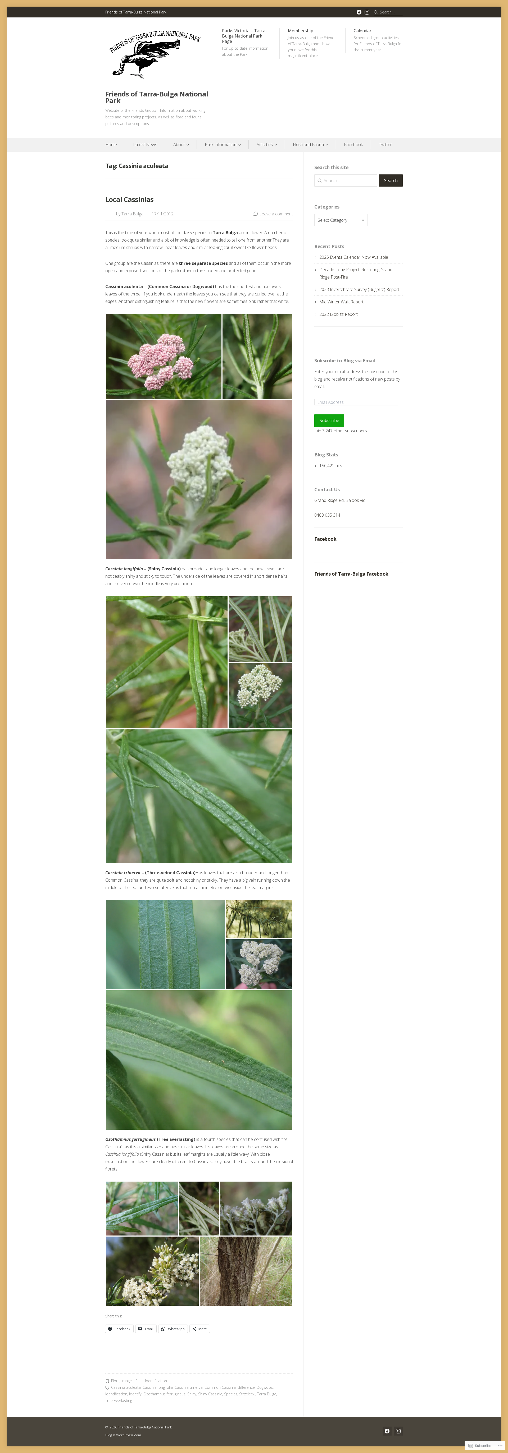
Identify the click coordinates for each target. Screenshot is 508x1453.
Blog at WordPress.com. (123, 1435)
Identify (135, 1393)
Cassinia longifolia (158, 1387)
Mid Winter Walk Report (341, 302)
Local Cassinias (129, 199)
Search (391, 180)
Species (230, 1393)
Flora (115, 1380)
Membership (312, 43)
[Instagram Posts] (367, 12)
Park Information (221, 144)
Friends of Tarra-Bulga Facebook (351, 574)
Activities (265, 144)
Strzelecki (247, 1393)
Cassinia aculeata (126, 1387)
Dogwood (265, 1387)
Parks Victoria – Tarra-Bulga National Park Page (245, 42)
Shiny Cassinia (210, 1393)
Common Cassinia (220, 1387)
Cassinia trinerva (189, 1387)
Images (127, 1380)
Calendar (378, 40)
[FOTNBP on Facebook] (359, 12)
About (179, 144)
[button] (163, 356)
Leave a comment (276, 214)
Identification (116, 1393)
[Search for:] (388, 12)
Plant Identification (151, 1380)
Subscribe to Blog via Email (344, 360)
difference (246, 1387)
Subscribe (329, 420)
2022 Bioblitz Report (338, 314)
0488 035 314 (327, 515)
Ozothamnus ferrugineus (164, 1393)
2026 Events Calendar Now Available (353, 257)
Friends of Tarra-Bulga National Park (156, 97)
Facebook (353, 144)
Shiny (191, 1393)
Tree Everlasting (118, 1400)
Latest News (145, 144)
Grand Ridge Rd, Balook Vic (339, 500)
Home (111, 144)
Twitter (385, 144)
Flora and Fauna (308, 144)
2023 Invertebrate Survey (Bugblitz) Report (359, 289)
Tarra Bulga (132, 214)
